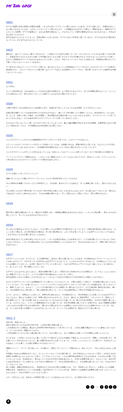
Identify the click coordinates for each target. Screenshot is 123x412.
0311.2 (10, 318)
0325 (9, 135)
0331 (9, 82)
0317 (9, 254)
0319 (9, 203)
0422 (9, 50)
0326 (9, 103)
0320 (9, 169)
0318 (9, 225)
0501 (9, 22)
